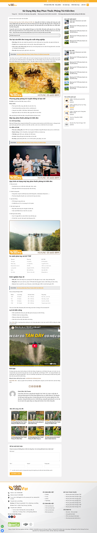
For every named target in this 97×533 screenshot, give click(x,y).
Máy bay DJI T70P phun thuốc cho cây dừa (78, 26)
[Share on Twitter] (32, 386)
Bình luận (12, 451)
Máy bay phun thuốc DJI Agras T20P (73, 504)
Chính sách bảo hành (49, 510)
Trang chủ (14, 14)
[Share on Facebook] (30, 386)
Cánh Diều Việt (13, 380)
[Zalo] (2, 530)
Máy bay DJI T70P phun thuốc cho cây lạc (78, 83)
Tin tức (46, 496)
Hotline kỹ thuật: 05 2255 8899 (82, 1)
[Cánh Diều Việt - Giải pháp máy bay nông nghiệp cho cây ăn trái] (15, 4)
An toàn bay (66, 4)
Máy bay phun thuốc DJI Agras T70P (73, 494)
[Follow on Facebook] (9, 517)
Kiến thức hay (75, 4)
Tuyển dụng (47, 500)
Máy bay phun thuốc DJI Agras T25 (73, 500)
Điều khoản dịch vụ (49, 512)
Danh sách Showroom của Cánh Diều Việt (78, 21)
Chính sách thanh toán (50, 507)
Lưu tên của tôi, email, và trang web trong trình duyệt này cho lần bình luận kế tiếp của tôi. (32, 470)
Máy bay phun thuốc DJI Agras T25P (73, 496)
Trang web (47, 463)
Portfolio (47, 494)
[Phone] (2, 526)
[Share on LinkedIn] (40, 386)
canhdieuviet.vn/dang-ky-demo (33, 378)
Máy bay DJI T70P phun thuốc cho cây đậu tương (78, 41)
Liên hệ (83, 4)
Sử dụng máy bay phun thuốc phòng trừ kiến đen (22, 22)
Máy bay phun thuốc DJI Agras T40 (73, 502)
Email (28, 463)
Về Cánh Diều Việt (49, 4)
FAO (13, 322)
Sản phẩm (58, 4)
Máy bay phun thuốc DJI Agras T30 (73, 506)
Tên (11, 463)
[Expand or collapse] (58, 35)
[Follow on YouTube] (14, 517)
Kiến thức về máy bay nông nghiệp (27, 14)
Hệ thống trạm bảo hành (54, 1)
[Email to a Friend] (35, 386)
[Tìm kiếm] (88, 5)
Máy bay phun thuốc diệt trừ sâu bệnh (47, 14)
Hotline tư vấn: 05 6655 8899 (67, 1)
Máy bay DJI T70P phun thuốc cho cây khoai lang (78, 78)
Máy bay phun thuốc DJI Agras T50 (73, 498)
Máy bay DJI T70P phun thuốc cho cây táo (78, 36)
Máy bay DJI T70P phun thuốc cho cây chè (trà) (78, 88)
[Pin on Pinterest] (37, 386)
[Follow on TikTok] (12, 517)
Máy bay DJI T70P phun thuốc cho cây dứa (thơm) (78, 31)
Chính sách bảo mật (49, 505)
